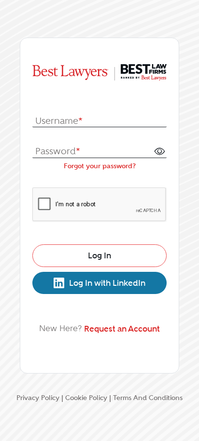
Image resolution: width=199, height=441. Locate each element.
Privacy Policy (37, 397)
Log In (99, 255)
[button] (159, 151)
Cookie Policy (86, 397)
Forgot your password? (100, 165)
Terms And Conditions (148, 397)
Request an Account (122, 329)
